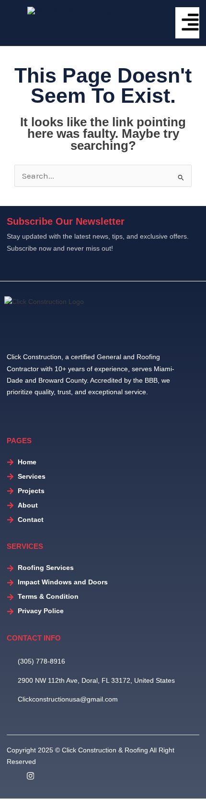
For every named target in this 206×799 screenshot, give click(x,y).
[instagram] (30, 776)
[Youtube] (53, 776)
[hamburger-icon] (187, 22)
